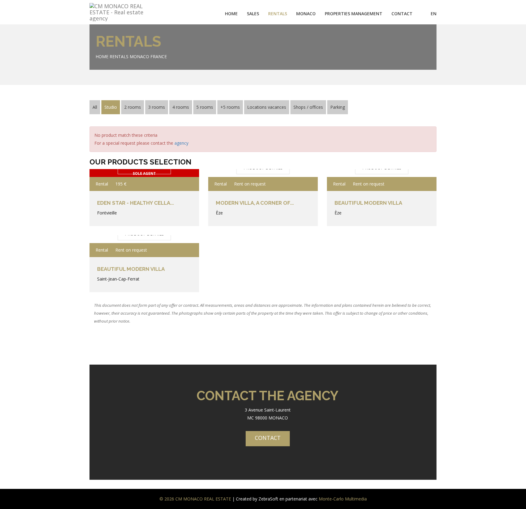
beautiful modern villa (368, 203)
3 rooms (156, 107)
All (95, 107)
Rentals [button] (277, 13)
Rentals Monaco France (138, 56)
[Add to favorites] (186, 184)
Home (231, 13)
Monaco (306, 13)
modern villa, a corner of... (255, 203)
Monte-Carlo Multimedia (343, 499)
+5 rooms (230, 107)
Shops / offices (308, 107)
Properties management (353, 13)
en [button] (434, 13)
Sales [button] (253, 13)
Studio (110, 107)
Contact (401, 13)
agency (181, 143)
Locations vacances (266, 107)
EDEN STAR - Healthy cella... (135, 203)
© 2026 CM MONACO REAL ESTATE (195, 499)
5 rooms (204, 107)
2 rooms (132, 107)
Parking (337, 107)
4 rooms (180, 107)
